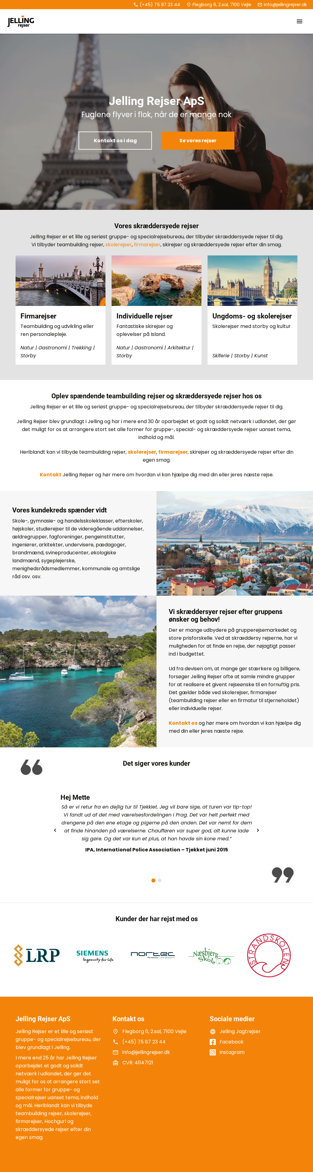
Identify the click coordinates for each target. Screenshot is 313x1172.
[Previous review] (55, 830)
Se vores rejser (197, 140)
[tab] (153, 881)
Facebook (231, 1041)
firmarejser (147, 244)
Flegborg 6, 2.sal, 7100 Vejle (222, 5)
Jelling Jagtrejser (240, 1031)
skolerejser (118, 244)
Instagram (232, 1052)
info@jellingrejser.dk (285, 5)
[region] (156, 830)
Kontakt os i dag (115, 140)
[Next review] (258, 830)
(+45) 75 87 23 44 (160, 5)
